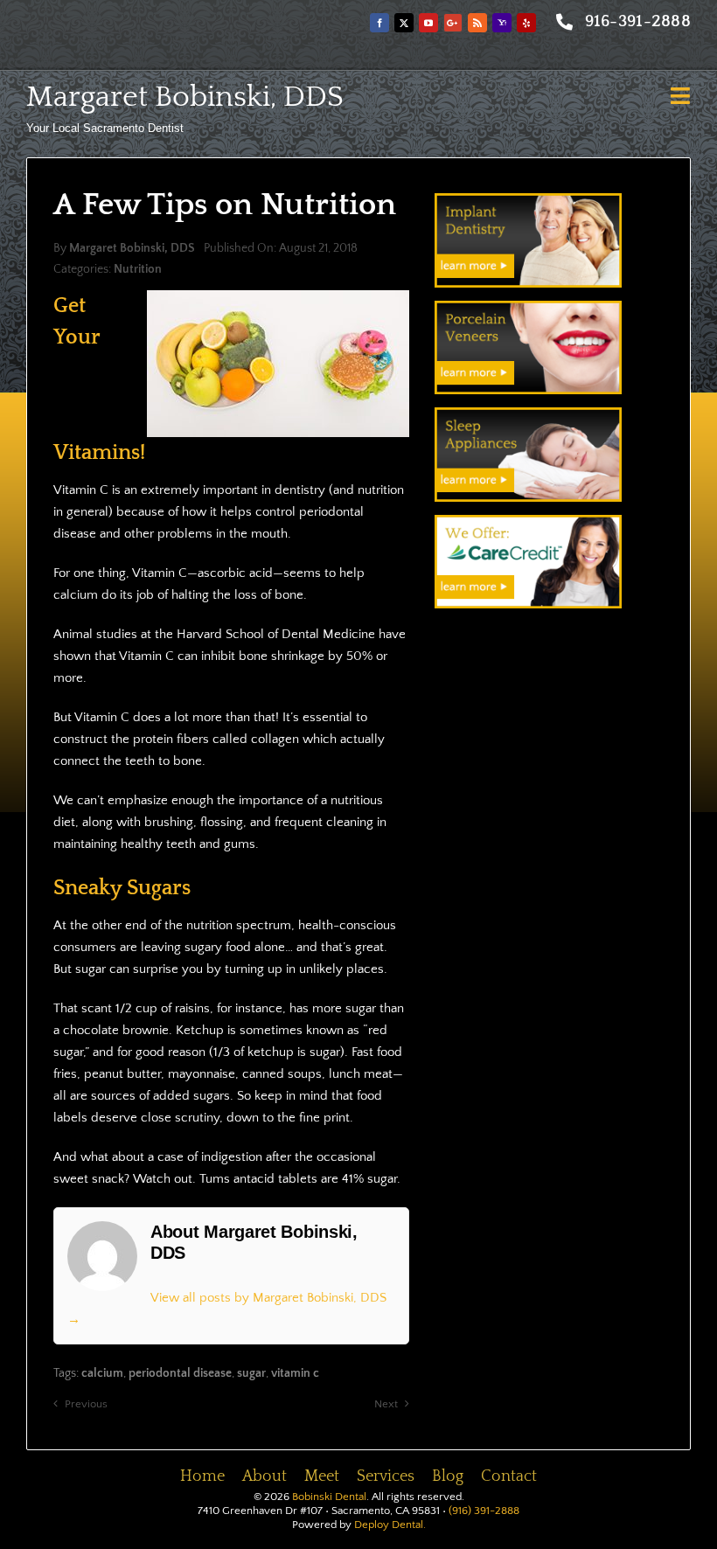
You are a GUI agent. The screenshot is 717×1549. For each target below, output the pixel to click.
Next (386, 1404)
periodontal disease (180, 1373)
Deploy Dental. (390, 1524)
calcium (102, 1373)
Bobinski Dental (329, 1496)
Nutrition (138, 269)
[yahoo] (502, 22)
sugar (251, 1373)
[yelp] (526, 22)
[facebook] (379, 22)
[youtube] (428, 22)
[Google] (453, 22)
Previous (86, 1404)
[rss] (477, 22)
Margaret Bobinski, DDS (185, 97)
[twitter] (404, 22)
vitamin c (295, 1373)
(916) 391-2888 (484, 1510)
